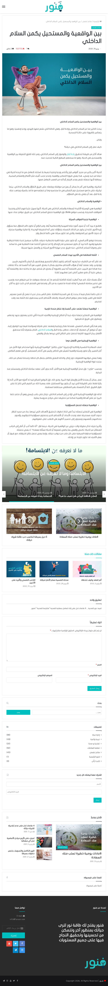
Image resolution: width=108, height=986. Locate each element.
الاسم (99, 665)
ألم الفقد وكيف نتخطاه (91, 580)
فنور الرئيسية (94, 757)
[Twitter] (15, 943)
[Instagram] (22, 950)
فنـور (101, 981)
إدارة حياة (96, 735)
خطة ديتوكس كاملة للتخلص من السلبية (54, 474)
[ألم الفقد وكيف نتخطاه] (87, 569)
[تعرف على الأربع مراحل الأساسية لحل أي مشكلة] (44, 842)
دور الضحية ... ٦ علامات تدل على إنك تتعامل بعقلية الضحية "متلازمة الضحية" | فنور (64, 608)
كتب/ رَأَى (96, 761)
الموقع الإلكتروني (45, 675)
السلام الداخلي (45, 330)
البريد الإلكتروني (95, 675)
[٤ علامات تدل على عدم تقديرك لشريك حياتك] (44, 829)
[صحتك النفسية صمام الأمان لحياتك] (54, 569)
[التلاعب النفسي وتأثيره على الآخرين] (20, 569)
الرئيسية (96, 21)
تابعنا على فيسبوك (94, 886)
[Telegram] (15, 950)
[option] (54, 474)
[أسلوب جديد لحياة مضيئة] (54, 6)
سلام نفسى (87, 21)
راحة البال (71, 154)
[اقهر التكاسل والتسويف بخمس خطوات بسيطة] (44, 854)
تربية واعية (95, 739)
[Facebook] (22, 943)
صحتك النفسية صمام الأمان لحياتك (54, 580)
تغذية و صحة (94, 744)
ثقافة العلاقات (93, 748)
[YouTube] (9, 943)
